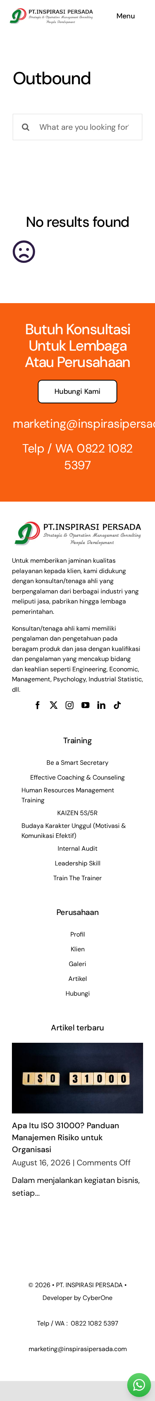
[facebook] (38, 705)
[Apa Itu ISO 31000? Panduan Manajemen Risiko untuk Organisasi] (77, 1078)
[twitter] (54, 705)
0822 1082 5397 (93, 1323)
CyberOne (97, 1298)
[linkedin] (101, 705)
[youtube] (85, 705)
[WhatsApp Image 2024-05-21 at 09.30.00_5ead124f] (51, 9)
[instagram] (70, 705)
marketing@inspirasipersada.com (78, 1349)
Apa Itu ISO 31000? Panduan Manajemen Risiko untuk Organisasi (65, 1137)
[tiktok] (117, 705)
